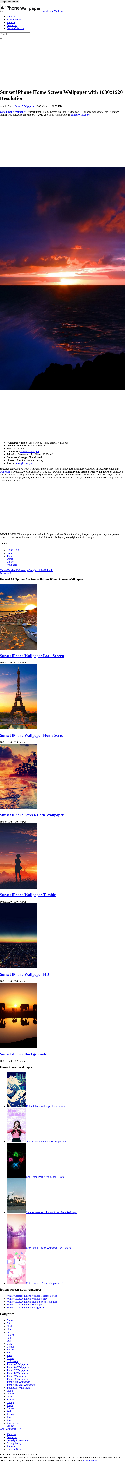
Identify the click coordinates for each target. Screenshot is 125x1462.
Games (10, 1358)
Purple (10, 1405)
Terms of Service (15, 28)
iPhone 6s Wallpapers (18, 1367)
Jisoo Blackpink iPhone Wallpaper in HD (47, 1141)
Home (10, 553)
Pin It (50, 570)
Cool (9, 1337)
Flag (9, 1352)
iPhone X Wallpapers (17, 1379)
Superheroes (13, 1423)
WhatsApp (22, 570)
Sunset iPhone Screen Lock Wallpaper (32, 815)
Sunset (10, 561)
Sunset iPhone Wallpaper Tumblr (28, 895)
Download (5, 573)
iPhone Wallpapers (16, 1376)
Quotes (10, 1408)
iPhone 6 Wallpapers (17, 1364)
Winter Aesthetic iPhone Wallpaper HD (27, 1298)
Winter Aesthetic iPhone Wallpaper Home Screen (32, 1295)
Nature (10, 1399)
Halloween (12, 1361)
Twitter (3, 570)
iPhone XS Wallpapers (18, 1387)
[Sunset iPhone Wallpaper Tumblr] (18, 887)
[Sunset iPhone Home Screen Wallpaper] (62, 278)
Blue (9, 1329)
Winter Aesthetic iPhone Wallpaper (24, 1304)
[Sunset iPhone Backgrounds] (18, 1047)
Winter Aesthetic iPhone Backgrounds (26, 1307)
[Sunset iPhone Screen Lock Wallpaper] (18, 808)
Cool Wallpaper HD (10, 1428)
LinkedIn (42, 570)
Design (10, 1346)
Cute (9, 1340)
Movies (10, 1393)
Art (8, 1323)
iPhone (10, 556)
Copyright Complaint (17, 1440)
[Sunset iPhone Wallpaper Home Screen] (18, 728)
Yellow (10, 1425)
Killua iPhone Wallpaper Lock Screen (45, 1106)
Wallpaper (12, 564)
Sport (9, 1420)
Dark (9, 1343)
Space (10, 1417)
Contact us (12, 25)
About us (11, 16)
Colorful (11, 1335)
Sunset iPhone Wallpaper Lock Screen (32, 656)
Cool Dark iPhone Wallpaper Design (45, 1177)
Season (10, 1414)
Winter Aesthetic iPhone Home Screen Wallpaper (32, 1301)
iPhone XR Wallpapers (18, 1381)
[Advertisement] (62, 63)
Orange (10, 1402)
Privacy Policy (14, 19)
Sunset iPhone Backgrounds (23, 1054)
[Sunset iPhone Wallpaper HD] (18, 967)
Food (9, 1355)
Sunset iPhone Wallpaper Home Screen (33, 735)
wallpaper (5, 471)
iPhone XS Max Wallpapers (21, 1384)
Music (10, 1396)
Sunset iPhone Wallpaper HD (24, 974)
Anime (10, 1320)
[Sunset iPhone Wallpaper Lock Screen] (18, 648)
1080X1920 (13, 550)
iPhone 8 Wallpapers (17, 1373)
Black (10, 1326)
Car (8, 1332)
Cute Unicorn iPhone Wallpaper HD (44, 1283)
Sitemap (11, 22)
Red (9, 1411)
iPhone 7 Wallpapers (17, 1370)
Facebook (12, 570)
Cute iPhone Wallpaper (52, 11)
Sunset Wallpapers (24, 106)
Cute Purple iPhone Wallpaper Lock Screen (48, 1247)
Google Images (24, 463)
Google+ (33, 570)
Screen (10, 559)
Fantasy (10, 1349)
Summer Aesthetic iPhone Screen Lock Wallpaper (51, 1212)
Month (10, 1390)
